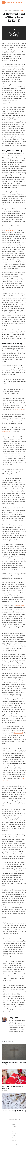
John (21, 10)
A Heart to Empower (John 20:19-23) (14, 1111)
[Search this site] (22, 2)
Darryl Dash (13, 1018)
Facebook (14, 1124)
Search (14, 1137)
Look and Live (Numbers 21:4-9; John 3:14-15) (14, 1063)
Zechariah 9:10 (19, 605)
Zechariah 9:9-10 (7, 431)
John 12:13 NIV (10, 230)
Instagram (14, 1126)
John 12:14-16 (19, 409)
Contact (14, 1131)
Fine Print (14, 1133)
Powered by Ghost (14, 1144)
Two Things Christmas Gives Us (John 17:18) (12, 1087)
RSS (14, 1135)
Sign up (14, 1140)
